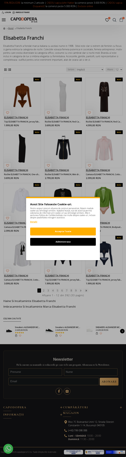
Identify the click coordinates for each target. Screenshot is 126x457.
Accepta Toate (63, 231)
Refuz (63, 251)
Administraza (63, 241)
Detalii (33, 221)
